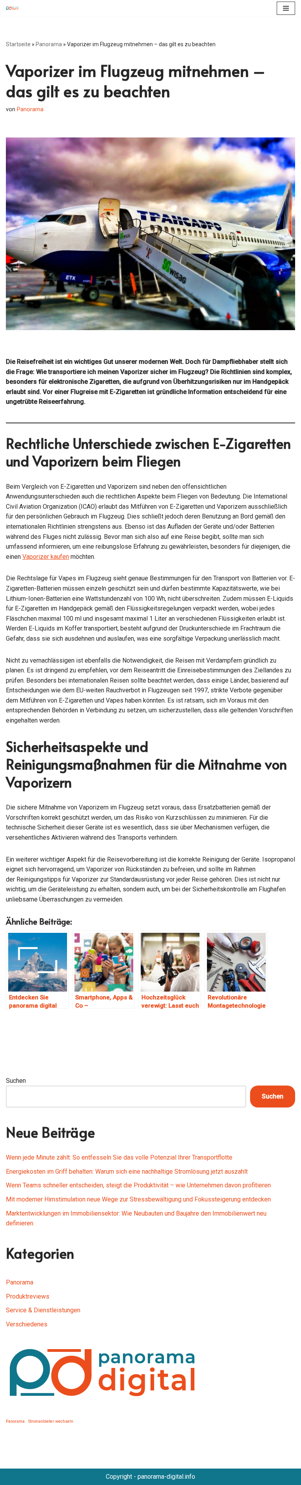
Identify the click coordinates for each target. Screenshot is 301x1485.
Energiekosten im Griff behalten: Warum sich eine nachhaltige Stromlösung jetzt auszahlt (127, 1171)
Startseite (18, 44)
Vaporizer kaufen (45, 556)
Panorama (49, 44)
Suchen (16, 1080)
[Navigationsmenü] (286, 8)
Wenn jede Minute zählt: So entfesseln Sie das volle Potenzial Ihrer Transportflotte (119, 1157)
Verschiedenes (26, 1324)
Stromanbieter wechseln (50, 1421)
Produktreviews (27, 1296)
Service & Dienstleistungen (43, 1310)
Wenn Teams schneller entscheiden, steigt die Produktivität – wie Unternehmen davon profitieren (138, 1185)
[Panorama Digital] (14, 8)
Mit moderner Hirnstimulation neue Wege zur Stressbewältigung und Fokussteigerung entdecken (138, 1199)
